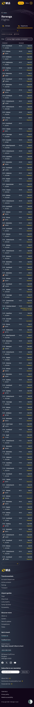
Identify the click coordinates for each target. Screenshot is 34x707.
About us (4, 616)
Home (5, 12)
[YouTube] (15, 663)
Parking (21, 3)
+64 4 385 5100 (6, 650)
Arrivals (7, 26)
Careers (3, 619)
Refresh (17, 34)
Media (3, 627)
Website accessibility (7, 697)
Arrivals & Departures (7, 579)
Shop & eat (4, 599)
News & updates (6, 621)
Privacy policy (5, 694)
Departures (24, 26)
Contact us (4, 636)
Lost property (5, 602)
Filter (2, 39)
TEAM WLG (4, 691)
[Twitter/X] (7, 663)
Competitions (5, 624)
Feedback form (6, 640)
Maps (3, 596)
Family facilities (6, 604)
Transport (4, 588)
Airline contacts (6, 582)
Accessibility (5, 607)
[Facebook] (2, 663)
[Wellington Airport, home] (5, 3)
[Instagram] (11, 663)
